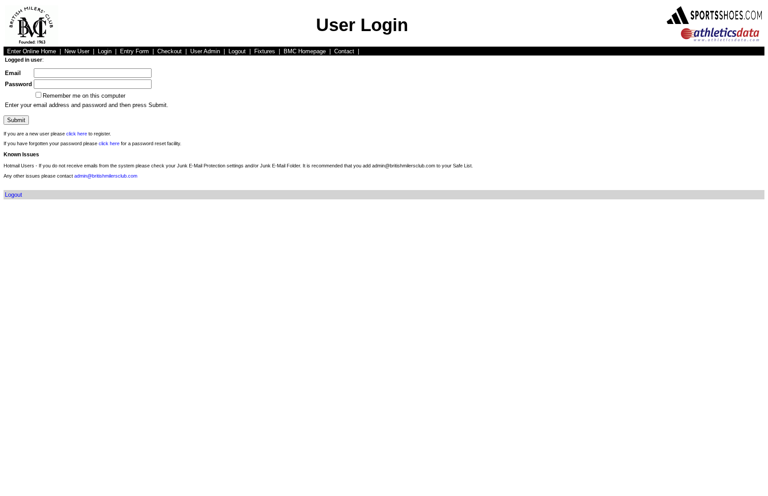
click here (76, 133)
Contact (344, 51)
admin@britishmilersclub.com (105, 176)
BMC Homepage (305, 51)
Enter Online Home (31, 51)
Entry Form (134, 51)
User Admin (205, 51)
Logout (237, 51)
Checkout (169, 51)
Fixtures (264, 51)
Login (105, 51)
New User (76, 51)
